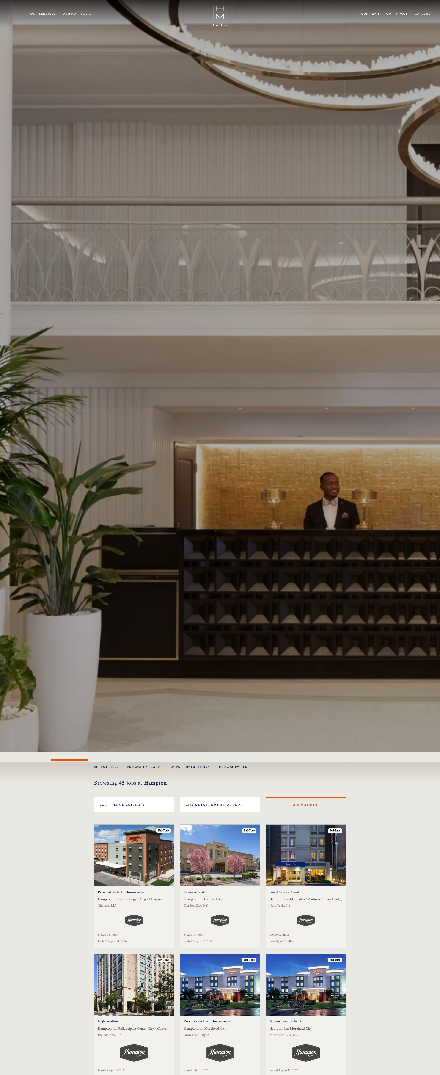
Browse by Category (190, 767)
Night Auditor (108, 1021)
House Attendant (196, 892)
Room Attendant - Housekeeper (121, 892)
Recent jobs (106, 767)
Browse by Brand (143, 767)
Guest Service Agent (284, 892)
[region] (16, 12)
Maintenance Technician (287, 1021)
